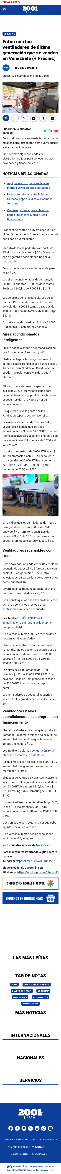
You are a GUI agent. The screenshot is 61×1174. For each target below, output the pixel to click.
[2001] (30, 9)
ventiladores (31, 1004)
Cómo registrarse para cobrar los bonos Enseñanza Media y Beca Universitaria (28, 215)
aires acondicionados (37, 984)
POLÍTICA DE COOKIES (19, 1147)
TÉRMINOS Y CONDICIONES (16, 1140)
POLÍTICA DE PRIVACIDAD (44, 1140)
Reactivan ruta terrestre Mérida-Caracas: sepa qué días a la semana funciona (30, 199)
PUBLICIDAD (38, 1147)
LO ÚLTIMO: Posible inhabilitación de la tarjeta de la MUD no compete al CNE (27, 623)
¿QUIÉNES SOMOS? (20, 1154)
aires (14, 984)
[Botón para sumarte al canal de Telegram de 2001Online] (51, 131)
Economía (43, 991)
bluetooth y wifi (21, 991)
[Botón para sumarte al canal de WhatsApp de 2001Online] (45, 131)
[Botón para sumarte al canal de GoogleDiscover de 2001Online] (30, 883)
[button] (15, 118)
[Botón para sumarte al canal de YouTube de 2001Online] (56, 131)
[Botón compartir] (6, 118)
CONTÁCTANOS (39, 1154)
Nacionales (43, 845)
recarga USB (40, 997)
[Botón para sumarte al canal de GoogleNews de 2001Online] (30, 898)
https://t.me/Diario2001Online (34, 861)
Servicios (9, 34)
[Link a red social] (10, 1128)
